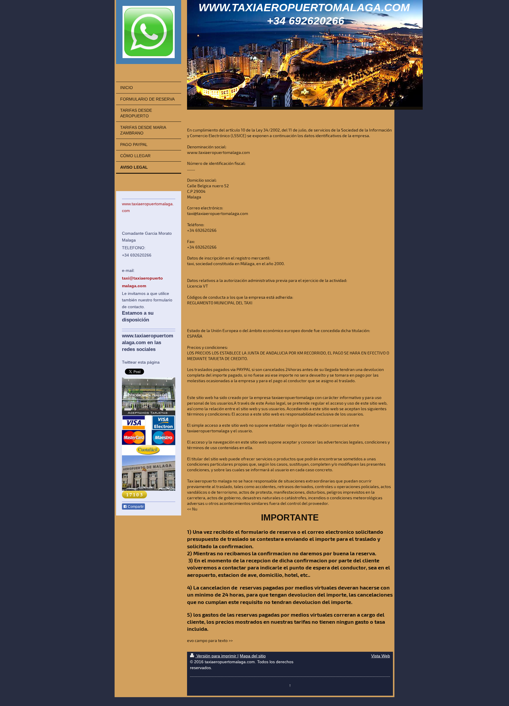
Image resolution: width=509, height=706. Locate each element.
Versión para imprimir (216, 656)
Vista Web (380, 656)
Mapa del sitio (253, 656)
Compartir (135, 507)
